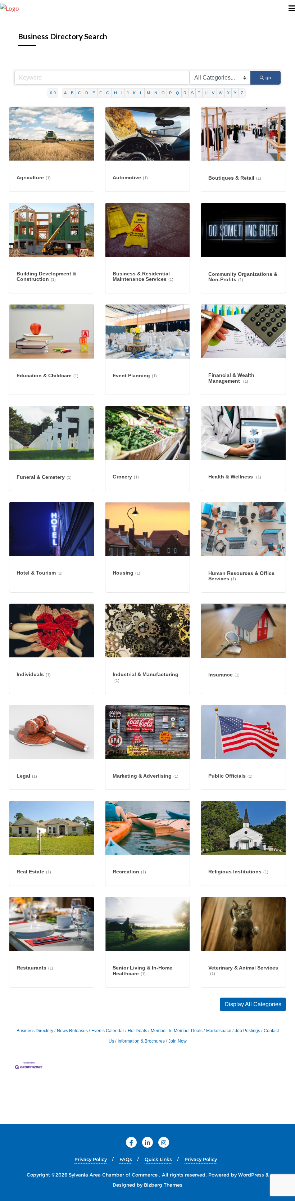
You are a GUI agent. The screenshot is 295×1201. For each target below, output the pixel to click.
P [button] (170, 93)
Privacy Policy (90, 1159)
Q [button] (177, 93)
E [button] (93, 93)
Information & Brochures (141, 1041)
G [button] (107, 93)
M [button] (148, 93)
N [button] (155, 93)
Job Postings (247, 1030)
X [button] (228, 93)
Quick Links (158, 1159)
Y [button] (235, 93)
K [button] (134, 93)
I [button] (121, 93)
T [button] (199, 93)
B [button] (72, 93)
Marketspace (218, 1030)
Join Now (177, 1041)
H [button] (115, 93)
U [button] (206, 93)
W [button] (220, 93)
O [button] (163, 93)
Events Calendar (107, 1030)
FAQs (125, 1159)
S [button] (192, 93)
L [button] (141, 93)
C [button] (79, 93)
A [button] (65, 93)
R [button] (184, 93)
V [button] (213, 93)
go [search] (268, 77)
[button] (253, 1004)
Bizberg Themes (163, 1185)
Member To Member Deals (177, 1030)
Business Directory (35, 1030)
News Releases (72, 1030)
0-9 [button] (53, 93)
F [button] (100, 93)
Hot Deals (137, 1030)
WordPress (251, 1175)
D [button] (86, 93)
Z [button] (242, 93)
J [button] (128, 93)
